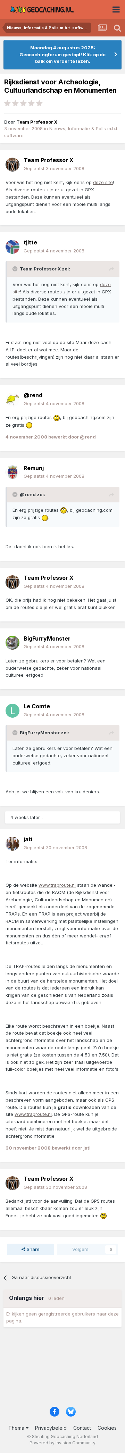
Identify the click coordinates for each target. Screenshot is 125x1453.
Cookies (107, 1428)
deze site (103, 182)
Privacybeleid (51, 1428)
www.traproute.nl (57, 885)
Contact (82, 1428)
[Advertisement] (62, 1369)
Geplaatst (54, 168)
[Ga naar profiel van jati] (12, 844)
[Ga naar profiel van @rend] (12, 400)
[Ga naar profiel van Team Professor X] (12, 165)
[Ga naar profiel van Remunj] (12, 472)
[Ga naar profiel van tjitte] (12, 247)
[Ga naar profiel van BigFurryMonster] (12, 643)
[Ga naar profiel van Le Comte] (12, 711)
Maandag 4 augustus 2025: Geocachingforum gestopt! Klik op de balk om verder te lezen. (62, 54)
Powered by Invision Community (62, 1442)
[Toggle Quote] (15, 269)
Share (32, 1249)
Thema (17, 1428)
